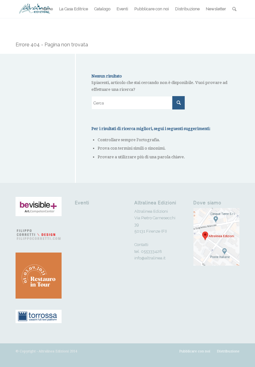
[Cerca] (234, 9)
